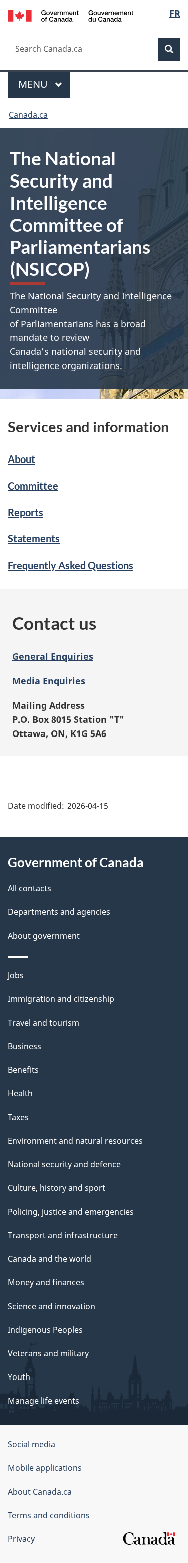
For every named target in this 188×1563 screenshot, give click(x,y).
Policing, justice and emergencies (71, 1211)
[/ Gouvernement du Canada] (70, 15)
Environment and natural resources (75, 1140)
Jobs (16, 975)
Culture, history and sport (56, 1187)
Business (24, 1046)
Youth (19, 1377)
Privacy (21, 1538)
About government (44, 935)
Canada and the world (49, 1258)
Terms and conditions (49, 1515)
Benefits (23, 1069)
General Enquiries (52, 656)
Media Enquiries (48, 681)
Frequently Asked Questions (70, 565)
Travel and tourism (43, 1022)
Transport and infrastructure (63, 1235)
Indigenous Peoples (45, 1329)
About (21, 459)
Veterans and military (48, 1353)
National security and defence (64, 1164)
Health (20, 1093)
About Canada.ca (40, 1491)
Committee (33, 486)
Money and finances (46, 1282)
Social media (31, 1444)
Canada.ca (28, 114)
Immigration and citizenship (61, 998)
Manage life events (43, 1400)
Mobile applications (45, 1468)
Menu (34, 84)
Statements (34, 538)
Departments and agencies (59, 911)
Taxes (18, 1117)
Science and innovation (51, 1306)
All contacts (29, 888)
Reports (25, 512)
